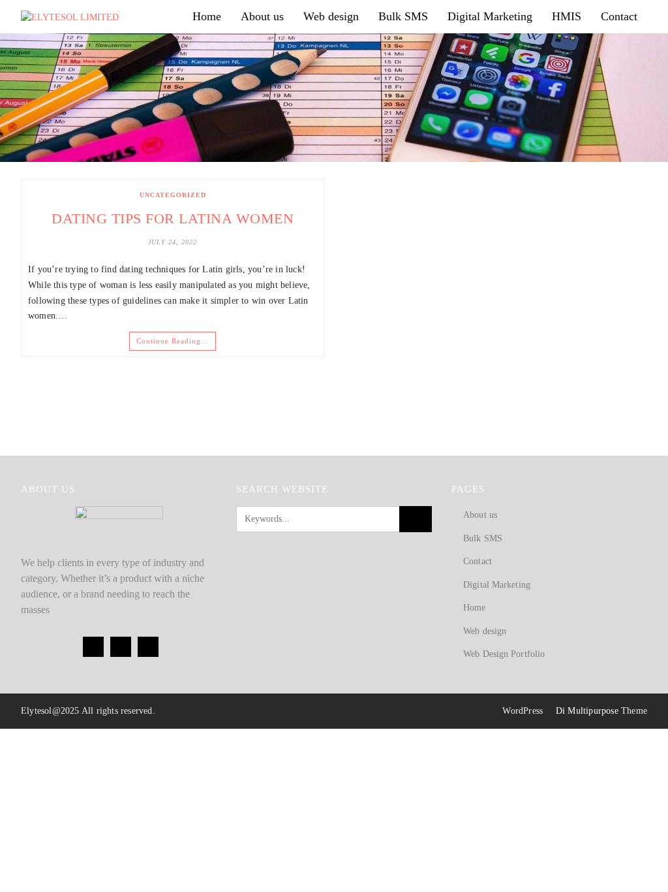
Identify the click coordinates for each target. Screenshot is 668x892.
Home (206, 16)
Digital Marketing (490, 16)
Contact (619, 16)
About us (262, 16)
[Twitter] (120, 647)
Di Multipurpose (585, 711)
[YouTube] (148, 647)
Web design (331, 16)
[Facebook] (93, 647)
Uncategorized (173, 195)
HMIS (566, 16)
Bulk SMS (403, 16)
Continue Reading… (172, 341)
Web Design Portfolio (504, 654)
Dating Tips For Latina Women (173, 218)
